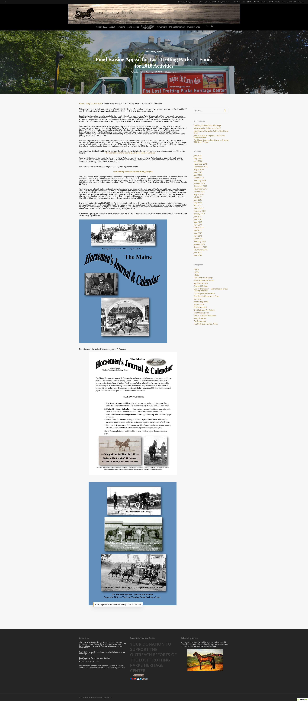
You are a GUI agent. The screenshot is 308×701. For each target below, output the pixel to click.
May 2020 (198, 158)
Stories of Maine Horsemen (205, 315)
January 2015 (199, 244)
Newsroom (162, 27)
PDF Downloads (200, 307)
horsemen (198, 299)
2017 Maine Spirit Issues (204, 280)
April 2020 (198, 161)
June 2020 (198, 155)
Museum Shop (193, 27)
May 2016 (198, 222)
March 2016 (199, 228)
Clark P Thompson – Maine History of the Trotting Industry (211, 290)
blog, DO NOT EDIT (94, 103)
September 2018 (201, 167)
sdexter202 (138, 72)
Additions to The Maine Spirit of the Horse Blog (211, 132)
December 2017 (200, 186)
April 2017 (198, 205)
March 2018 (199, 178)
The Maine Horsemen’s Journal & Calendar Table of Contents (130, 153)
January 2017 (199, 214)
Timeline (121, 27)
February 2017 (200, 211)
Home (81, 103)
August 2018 (199, 169)
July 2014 (198, 252)
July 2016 (198, 216)
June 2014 (198, 255)
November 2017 (200, 189)
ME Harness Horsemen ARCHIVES (285, 2)
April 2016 (198, 225)
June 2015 (198, 233)
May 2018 (198, 175)
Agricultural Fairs (201, 283)
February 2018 (200, 180)
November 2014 (200, 250)
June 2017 (198, 200)
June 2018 (198, 172)
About (112, 27)
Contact (301, 2)
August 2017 (199, 194)
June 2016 (198, 219)
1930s (196, 272)
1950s (196, 275)
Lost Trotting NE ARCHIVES (242, 2)
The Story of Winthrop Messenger (207, 125)
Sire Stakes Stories (201, 313)
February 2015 (200, 241)
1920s (196, 269)
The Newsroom (200, 321)
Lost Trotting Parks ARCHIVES (206, 2)
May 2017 (198, 203)
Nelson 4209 (101, 27)
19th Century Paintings (203, 278)
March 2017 (199, 208)
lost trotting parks (154, 51)
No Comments (171, 72)
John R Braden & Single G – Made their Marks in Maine (209, 136)
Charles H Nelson (201, 286)
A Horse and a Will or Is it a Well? (207, 128)
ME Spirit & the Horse (225, 2)
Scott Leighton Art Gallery (204, 310)
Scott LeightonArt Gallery (147, 27)
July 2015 (198, 230)
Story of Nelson (200, 318)
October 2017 (199, 192)
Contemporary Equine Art (204, 293)
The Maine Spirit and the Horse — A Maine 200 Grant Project (211, 141)
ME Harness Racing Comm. (186, 2)
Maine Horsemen (177, 27)
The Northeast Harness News (206, 324)
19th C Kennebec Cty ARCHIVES (263, 2)
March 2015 (199, 239)
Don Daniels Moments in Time (206, 296)
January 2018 (199, 183)
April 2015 (198, 236)
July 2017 (198, 197)
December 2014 (200, 247)
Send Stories (133, 27)
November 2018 (200, 164)
